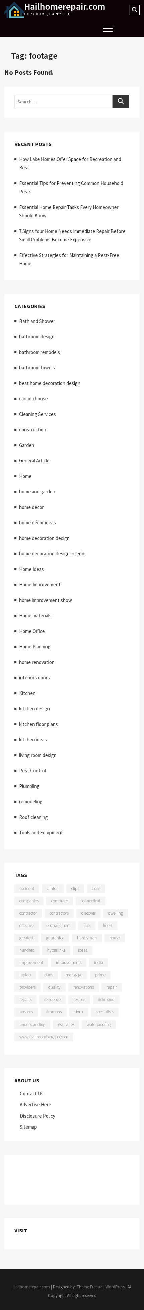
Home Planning (35, 646)
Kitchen (27, 693)
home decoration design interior (52, 553)
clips (75, 888)
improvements (68, 962)
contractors (59, 913)
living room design (38, 755)
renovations (83, 987)
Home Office (32, 631)
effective (26, 925)
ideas (82, 950)
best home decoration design (49, 383)
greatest (26, 938)
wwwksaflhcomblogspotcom (43, 1037)
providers (27, 987)
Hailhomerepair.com (64, 6)
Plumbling (29, 786)
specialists (105, 1012)
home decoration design (44, 538)
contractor (28, 913)
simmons (54, 1012)
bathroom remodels (39, 352)
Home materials (35, 615)
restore (79, 999)
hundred (26, 950)
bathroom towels (37, 367)
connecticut (90, 901)
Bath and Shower (37, 321)
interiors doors (34, 677)
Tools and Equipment (41, 832)
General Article (34, 460)
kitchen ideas (33, 739)
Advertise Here (35, 1104)
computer (59, 901)
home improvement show (45, 600)
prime (100, 975)
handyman (87, 938)
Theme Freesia (89, 1287)
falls (86, 925)
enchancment (59, 925)
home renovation (37, 662)
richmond (106, 999)
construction (32, 429)
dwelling (115, 913)
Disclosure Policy (37, 1116)
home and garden (37, 491)
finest (108, 925)
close (96, 888)
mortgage (74, 975)
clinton (53, 888)
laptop (25, 975)
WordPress (115, 1287)
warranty (66, 1024)
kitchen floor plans (38, 724)
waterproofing (99, 1024)
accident (26, 888)
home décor (31, 507)
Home (25, 476)
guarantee (55, 938)
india (98, 962)
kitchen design (34, 708)
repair (111, 987)
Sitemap (28, 1127)
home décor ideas (37, 522)
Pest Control (32, 770)
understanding (32, 1024)
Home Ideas (31, 569)
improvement (31, 962)
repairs (25, 999)
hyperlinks (56, 950)
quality (54, 987)
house (115, 938)
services (26, 1012)
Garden (26, 445)
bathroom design (37, 336)
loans (48, 975)
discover (88, 913)
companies (29, 901)
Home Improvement (40, 584)
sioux (78, 1012)
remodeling (31, 801)
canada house (33, 398)
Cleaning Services (37, 414)
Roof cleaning (33, 817)
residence (52, 999)
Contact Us (32, 1093)
